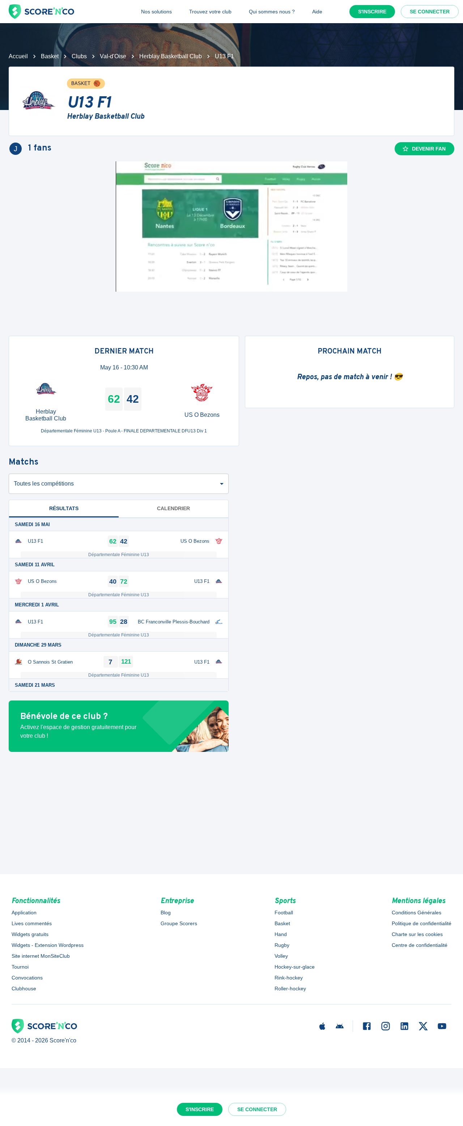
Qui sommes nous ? (272, 11)
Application (24, 912)
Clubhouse (24, 988)
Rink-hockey (289, 978)
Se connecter (430, 11)
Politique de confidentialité (421, 923)
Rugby (282, 945)
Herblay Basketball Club (170, 56)
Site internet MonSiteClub (41, 956)
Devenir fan (429, 149)
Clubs (79, 56)
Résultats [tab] (63, 508)
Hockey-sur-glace (295, 967)
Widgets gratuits (30, 934)
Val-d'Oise (113, 56)
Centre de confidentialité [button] (419, 945)
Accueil (18, 56)
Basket (50, 56)
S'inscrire (372, 11)
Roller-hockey (290, 988)
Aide (317, 11)
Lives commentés (32, 923)
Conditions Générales (416, 912)
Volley (281, 956)
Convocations (27, 978)
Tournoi (20, 967)
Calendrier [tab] (173, 508)
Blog (166, 912)
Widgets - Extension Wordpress (48, 945)
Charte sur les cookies (417, 934)
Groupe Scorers (179, 923)
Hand (281, 934)
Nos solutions (156, 11)
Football (284, 912)
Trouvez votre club (210, 11)
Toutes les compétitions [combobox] (44, 484)
